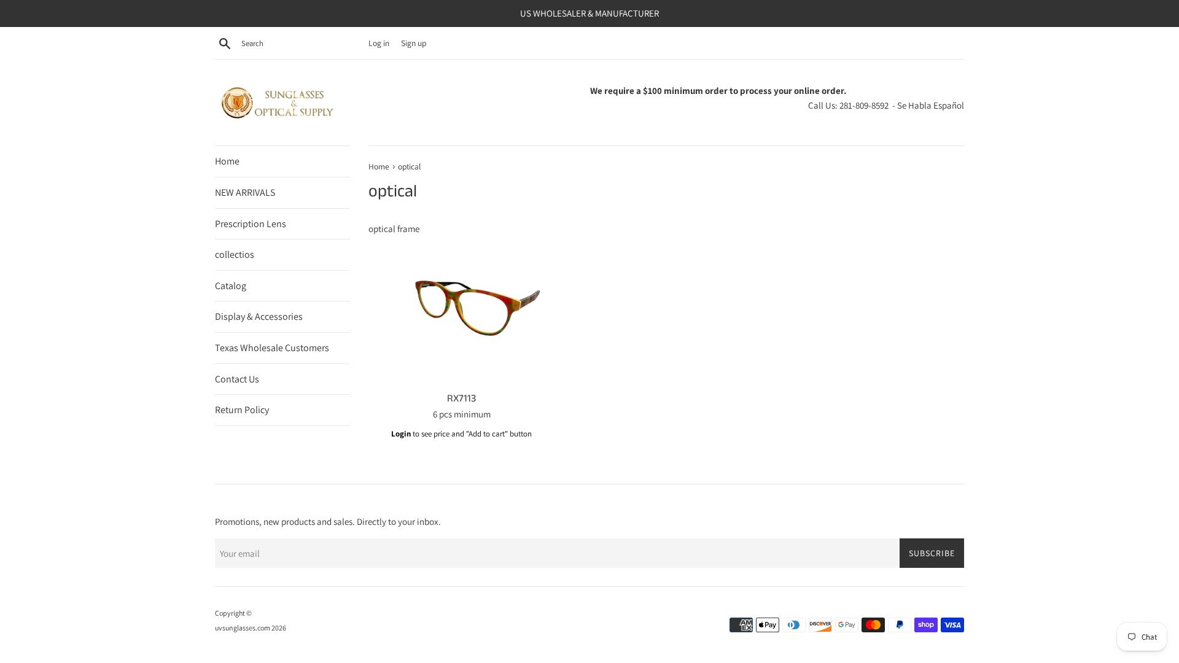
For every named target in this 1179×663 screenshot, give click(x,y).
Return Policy (242, 409)
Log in (378, 42)
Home (227, 161)
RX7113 (461, 399)
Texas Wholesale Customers (272, 347)
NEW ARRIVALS (245, 192)
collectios (234, 254)
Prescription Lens (250, 223)
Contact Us (237, 379)
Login (401, 433)
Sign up (413, 42)
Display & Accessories (259, 316)
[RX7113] (461, 315)
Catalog (230, 285)
